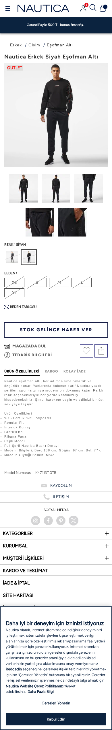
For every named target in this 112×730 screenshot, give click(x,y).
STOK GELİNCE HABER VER (56, 329)
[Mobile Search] (93, 8)
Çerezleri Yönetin (56, 703)
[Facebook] (48, 520)
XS (14, 282)
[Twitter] (73, 520)
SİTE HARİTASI (18, 595)
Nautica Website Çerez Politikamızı (35, 686)
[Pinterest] (61, 520)
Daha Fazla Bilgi (41, 691)
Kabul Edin (56, 719)
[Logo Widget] (43, 8)
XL (14, 292)
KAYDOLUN (61, 485)
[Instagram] (35, 520)
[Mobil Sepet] (102, 8)
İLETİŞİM (61, 496)
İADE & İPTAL (16, 583)
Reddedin (14, 669)
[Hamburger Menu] (7, 9)
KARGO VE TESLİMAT (25, 570)
